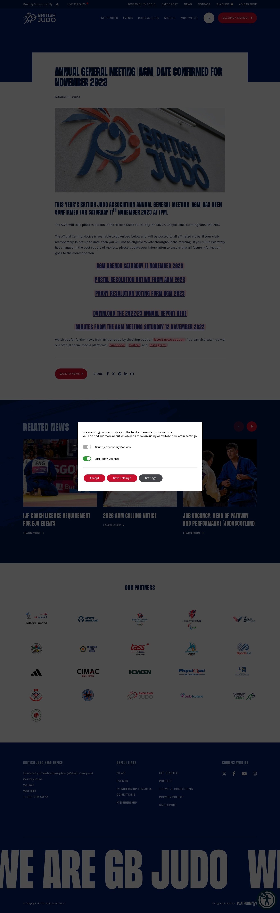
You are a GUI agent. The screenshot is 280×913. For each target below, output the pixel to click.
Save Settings (122, 478)
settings (191, 436)
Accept (94, 478)
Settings (150, 478)
